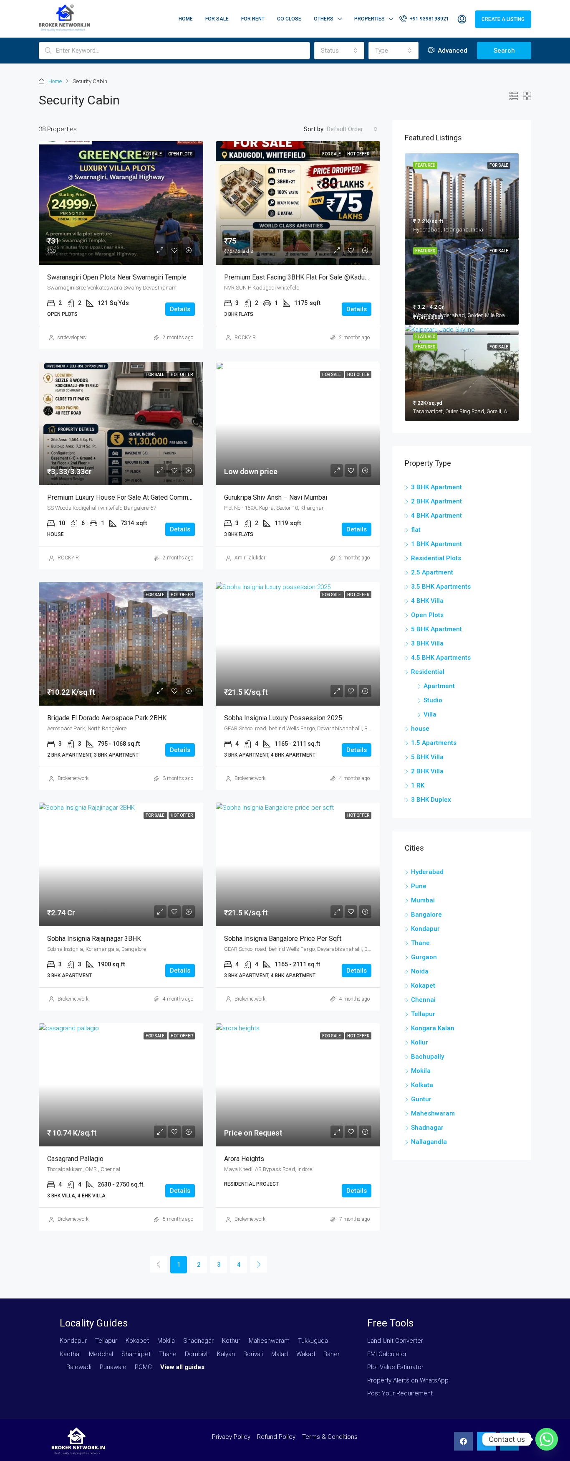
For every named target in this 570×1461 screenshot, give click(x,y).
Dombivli (197, 1354)
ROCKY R (245, 337)
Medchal (101, 1354)
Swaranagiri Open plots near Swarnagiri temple (117, 277)
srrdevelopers (72, 337)
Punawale (113, 1367)
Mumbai (423, 900)
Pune (418, 886)
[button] (463, 1441)
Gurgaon (424, 957)
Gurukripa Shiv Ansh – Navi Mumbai (275, 497)
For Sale (217, 19)
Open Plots (180, 154)
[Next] (258, 1264)
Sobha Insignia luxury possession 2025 (283, 718)
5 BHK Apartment (436, 629)
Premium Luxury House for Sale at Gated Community (124, 497)
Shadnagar (427, 1127)
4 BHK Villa (427, 601)
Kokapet (423, 985)
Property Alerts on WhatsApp (408, 1380)
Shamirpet (136, 1354)
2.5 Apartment (432, 572)
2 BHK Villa (427, 771)
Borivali (253, 1354)
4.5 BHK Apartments (441, 657)
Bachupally (427, 1056)
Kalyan (226, 1354)
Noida (420, 971)
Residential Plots (436, 558)
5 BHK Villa (427, 757)
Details (180, 309)
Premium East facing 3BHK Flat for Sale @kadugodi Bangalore (316, 277)
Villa (430, 714)
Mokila (421, 1071)
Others (323, 19)
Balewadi (78, 1367)
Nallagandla (429, 1142)
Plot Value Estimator (395, 1367)
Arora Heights (244, 1159)
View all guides (182, 1367)
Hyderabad (427, 872)
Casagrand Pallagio (75, 1159)
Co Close (289, 19)
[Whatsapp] (546, 1439)
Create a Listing (503, 19)
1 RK (417, 785)
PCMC (143, 1367)
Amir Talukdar (250, 558)
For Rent (253, 19)
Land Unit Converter (395, 1340)
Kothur (231, 1340)
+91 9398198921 (429, 19)
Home (186, 19)
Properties (369, 19)
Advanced (451, 50)
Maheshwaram (433, 1113)
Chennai (423, 1000)
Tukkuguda (313, 1340)
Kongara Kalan (432, 1028)
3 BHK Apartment (436, 487)
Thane (420, 943)
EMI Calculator (387, 1354)
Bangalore (426, 914)
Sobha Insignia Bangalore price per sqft (282, 939)
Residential (427, 672)
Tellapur (423, 1014)
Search (504, 50)
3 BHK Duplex (431, 799)
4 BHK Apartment (436, 515)
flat (416, 530)
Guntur (421, 1099)
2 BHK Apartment (436, 501)
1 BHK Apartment (436, 544)
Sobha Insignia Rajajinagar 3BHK (94, 939)
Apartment (439, 686)
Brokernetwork (73, 778)
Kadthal (70, 1354)
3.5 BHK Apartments (441, 586)
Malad (279, 1354)
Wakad (305, 1354)
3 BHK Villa (427, 643)
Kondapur (425, 928)
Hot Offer (358, 154)
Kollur (419, 1042)
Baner (331, 1354)
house (420, 728)
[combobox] (339, 50)
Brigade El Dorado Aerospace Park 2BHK (106, 718)
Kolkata (422, 1085)
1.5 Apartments (434, 743)
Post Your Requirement (400, 1393)
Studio (433, 700)
